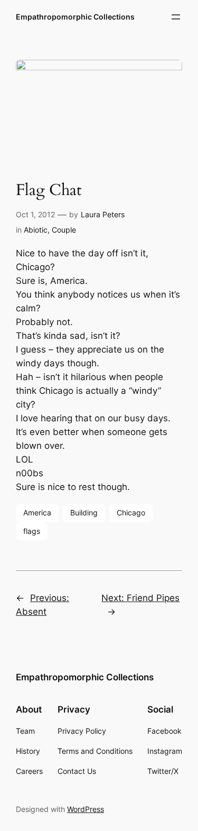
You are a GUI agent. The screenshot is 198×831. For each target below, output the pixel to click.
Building (84, 512)
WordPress (85, 809)
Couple (64, 229)
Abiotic (36, 229)
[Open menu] (175, 17)
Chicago (131, 512)
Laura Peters (103, 214)
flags (31, 531)
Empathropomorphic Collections (75, 16)
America (37, 512)
